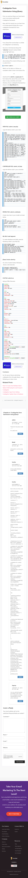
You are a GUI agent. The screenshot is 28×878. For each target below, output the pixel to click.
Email (5, 741)
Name (5, 734)
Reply (20, 433)
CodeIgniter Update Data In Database (13, 394)
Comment (6, 716)
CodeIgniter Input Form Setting (11, 392)
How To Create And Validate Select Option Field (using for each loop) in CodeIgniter (12, 388)
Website (5, 747)
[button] (14, 814)
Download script (13, 117)
